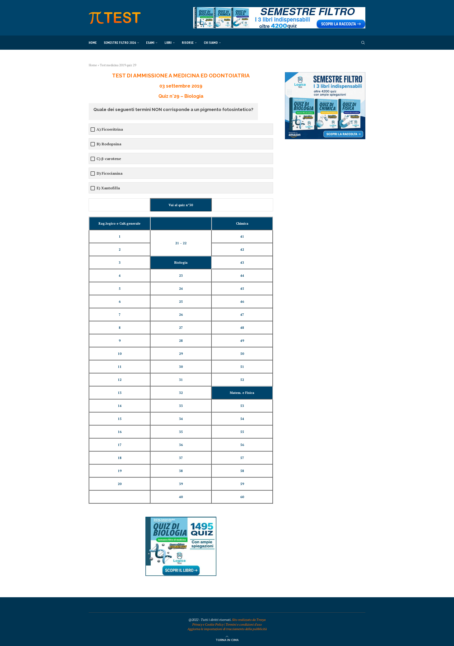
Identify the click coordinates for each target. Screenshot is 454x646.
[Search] (363, 42)
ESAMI (150, 42)
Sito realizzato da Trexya (249, 619)
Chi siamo (211, 42)
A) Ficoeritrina (109, 129)
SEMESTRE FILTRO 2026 (120, 42)
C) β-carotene (108, 158)
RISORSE (188, 42)
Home (93, 42)
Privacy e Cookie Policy (207, 624)
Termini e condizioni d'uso (244, 624)
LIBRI (168, 42)
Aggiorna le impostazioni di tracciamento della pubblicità (227, 629)
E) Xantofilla (108, 188)
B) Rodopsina (108, 144)
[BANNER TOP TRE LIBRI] (279, 9)
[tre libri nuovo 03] (325, 74)
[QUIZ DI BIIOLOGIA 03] (180, 519)
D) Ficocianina (109, 173)
